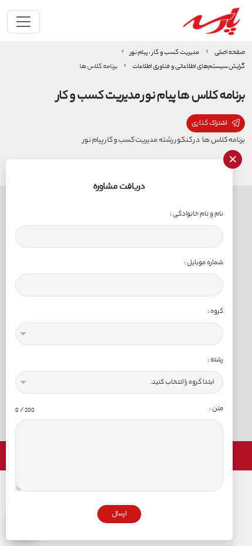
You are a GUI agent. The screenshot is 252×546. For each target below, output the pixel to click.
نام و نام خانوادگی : (196, 214)
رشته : (215, 360)
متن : (119, 408)
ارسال (119, 514)
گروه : (215, 311)
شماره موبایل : (203, 263)
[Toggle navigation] (23, 21)
